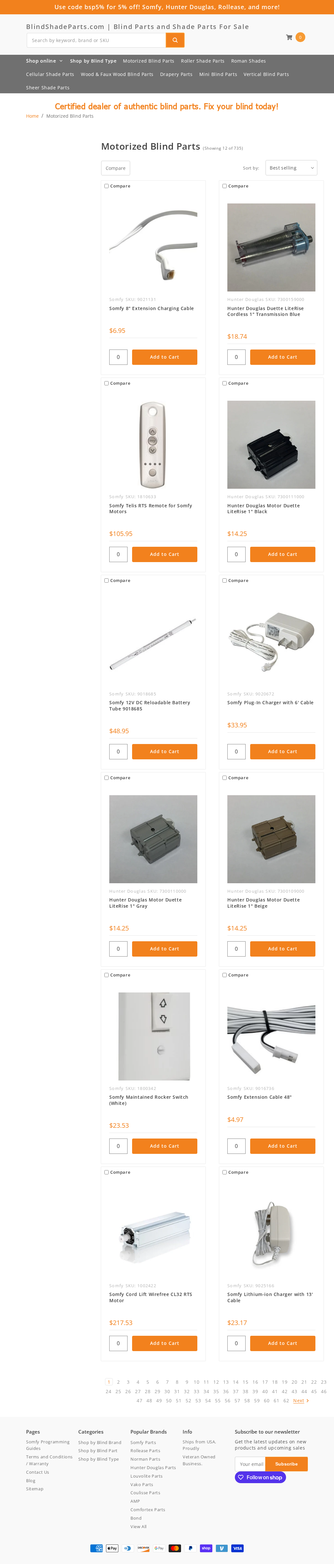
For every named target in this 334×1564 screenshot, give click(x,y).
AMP (135, 1501)
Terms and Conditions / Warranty (49, 1460)
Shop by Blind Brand (99, 1442)
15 (245, 1382)
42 (284, 1391)
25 (118, 1391)
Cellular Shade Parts (50, 74)
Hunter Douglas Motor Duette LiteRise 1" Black (263, 508)
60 (266, 1400)
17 (265, 1382)
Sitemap (34, 1489)
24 (108, 1391)
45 (314, 1391)
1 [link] (109, 1382)
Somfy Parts (143, 1442)
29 (157, 1391)
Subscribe (286, 1464)
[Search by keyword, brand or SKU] (175, 40)
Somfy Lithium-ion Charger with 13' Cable (270, 1297)
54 (208, 1400)
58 (247, 1400)
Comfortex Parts (147, 1509)
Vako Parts (141, 1484)
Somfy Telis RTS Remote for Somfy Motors (150, 508)
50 (169, 1400)
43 (294, 1391)
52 (188, 1400)
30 (167, 1391)
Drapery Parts (176, 74)
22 (314, 1382)
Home (32, 116)
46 (323, 1391)
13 (226, 1382)
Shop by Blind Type (93, 61)
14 (235, 1382)
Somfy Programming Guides (47, 1445)
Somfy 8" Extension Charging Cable (151, 308)
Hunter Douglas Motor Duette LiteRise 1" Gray (145, 903)
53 (198, 1400)
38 (245, 1391)
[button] (295, 37)
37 (235, 1391)
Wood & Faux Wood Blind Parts (117, 74)
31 (177, 1391)
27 (138, 1391)
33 (196, 1391)
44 (304, 1391)
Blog (30, 1480)
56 (227, 1400)
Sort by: (251, 168)
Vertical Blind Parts (266, 74)
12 (216, 1382)
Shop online (41, 60)
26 (128, 1391)
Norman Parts (145, 1459)
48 (149, 1400)
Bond (136, 1518)
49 (159, 1400)
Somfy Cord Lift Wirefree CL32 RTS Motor (150, 1297)
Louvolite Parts (146, 1476)
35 (216, 1391)
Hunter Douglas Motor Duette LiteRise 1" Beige (263, 903)
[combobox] (105, 40)
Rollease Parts (145, 1450)
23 (323, 1382)
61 (276, 1400)
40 (265, 1391)
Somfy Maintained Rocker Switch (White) (149, 1100)
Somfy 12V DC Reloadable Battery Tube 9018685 (149, 705)
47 (139, 1400)
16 (255, 1382)
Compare (116, 168)
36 (226, 1391)
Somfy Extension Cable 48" (259, 1097)
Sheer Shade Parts (47, 87)
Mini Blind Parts (218, 74)
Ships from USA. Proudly (199, 1445)
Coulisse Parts (145, 1493)
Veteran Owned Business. (199, 1460)
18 (275, 1382)
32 (187, 1391)
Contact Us (37, 1472)
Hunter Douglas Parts (153, 1467)
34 (206, 1391)
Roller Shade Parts (203, 61)
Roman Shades (248, 61)
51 (178, 1400)
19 (284, 1382)
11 (206, 1382)
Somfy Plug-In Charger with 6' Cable (270, 703)
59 (257, 1400)
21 (304, 1382)
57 (237, 1400)
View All (138, 1526)
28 (147, 1391)
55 (217, 1400)
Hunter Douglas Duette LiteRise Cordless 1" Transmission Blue (265, 311)
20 (294, 1382)
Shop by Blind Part (98, 1450)
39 (255, 1391)
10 (196, 1382)
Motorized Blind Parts (149, 61)
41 (275, 1391)
